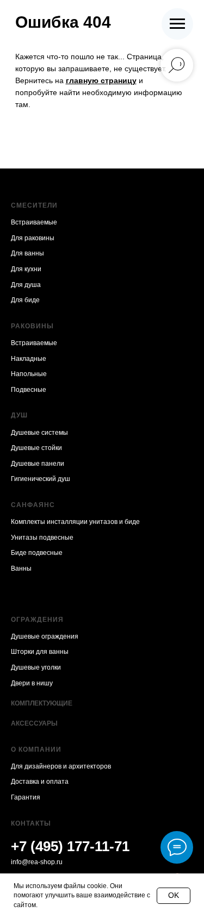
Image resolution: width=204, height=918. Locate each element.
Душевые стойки (36, 448)
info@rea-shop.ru (37, 862)
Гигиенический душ (40, 479)
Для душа (26, 285)
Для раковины (32, 238)
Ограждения (37, 619)
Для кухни (26, 269)
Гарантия (25, 797)
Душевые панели (37, 463)
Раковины (32, 326)
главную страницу (101, 80)
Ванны (21, 568)
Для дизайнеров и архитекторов (61, 766)
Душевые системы (39, 432)
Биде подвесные (37, 553)
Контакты (31, 823)
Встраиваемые (34, 222)
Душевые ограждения (44, 636)
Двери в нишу (32, 683)
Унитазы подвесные (42, 537)
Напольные (29, 374)
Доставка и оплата (40, 781)
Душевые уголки (36, 667)
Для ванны (27, 253)
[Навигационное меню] (177, 23)
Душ (19, 415)
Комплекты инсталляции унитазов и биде (75, 522)
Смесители (34, 205)
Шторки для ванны (40, 651)
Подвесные (28, 390)
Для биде (25, 300)
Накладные (28, 359)
